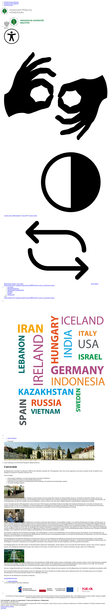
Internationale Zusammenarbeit (15, 290)
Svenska (52, 285)
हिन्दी (32, 285)
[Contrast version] (6, 296)
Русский (39, 285)
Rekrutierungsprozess (13, 288)
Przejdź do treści (8, 5)
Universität (10, 287)
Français (28, 285)
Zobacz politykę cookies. (7, 606)
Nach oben (14, 578)
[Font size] (4, 296)
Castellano (18, 285)
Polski (6, 285)
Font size (24, 215)
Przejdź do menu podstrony (11, 3)
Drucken (6, 578)
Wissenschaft (10, 294)
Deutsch (23, 285)
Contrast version (32, 215)
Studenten (10, 291)
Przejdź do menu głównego (11, 2)
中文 (13, 285)
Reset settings (94, 283)
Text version (19, 283)
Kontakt (9, 293)
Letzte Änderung (11, 438)
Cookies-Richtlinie (12, 581)
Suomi (48, 285)
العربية (44, 285)
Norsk (35, 285)
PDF (10, 578)
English (10, 285)
